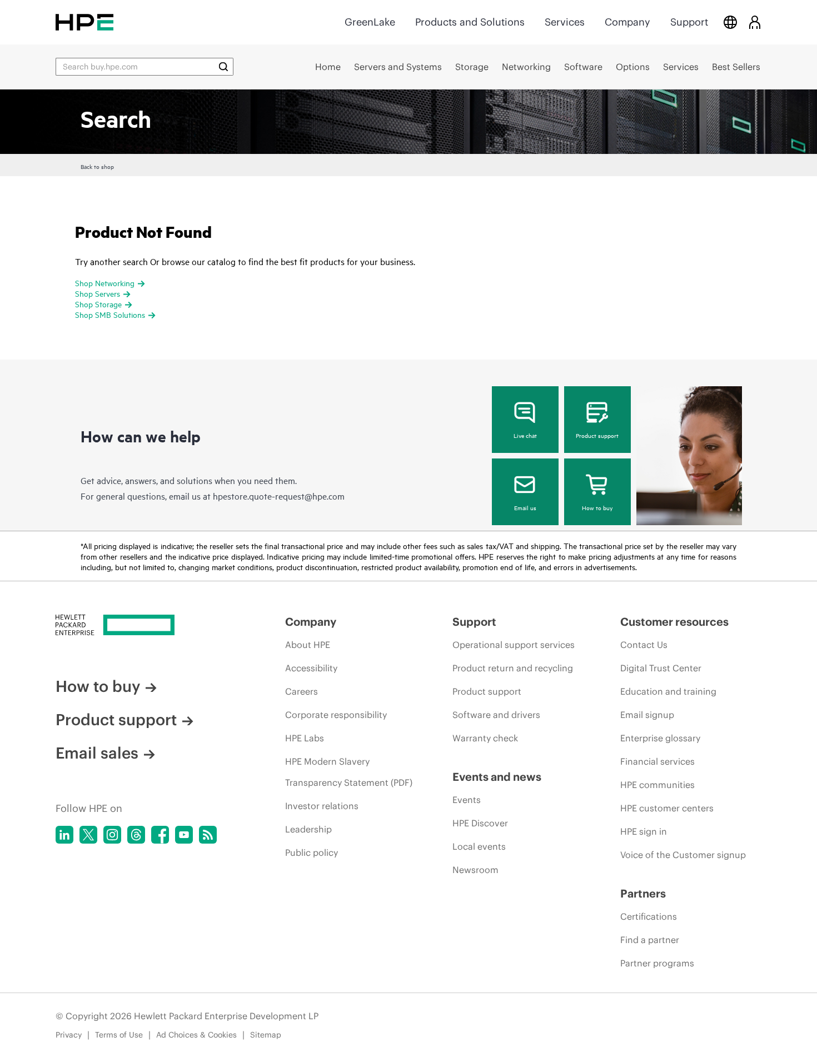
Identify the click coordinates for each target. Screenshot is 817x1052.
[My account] (754, 22)
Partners (643, 893)
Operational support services (513, 644)
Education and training (668, 691)
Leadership (308, 829)
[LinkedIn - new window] (64, 835)
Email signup (647, 714)
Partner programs (657, 963)
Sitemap (265, 1035)
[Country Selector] (730, 22)
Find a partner (649, 939)
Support (689, 22)
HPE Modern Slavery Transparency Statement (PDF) (348, 772)
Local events (479, 846)
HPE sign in (643, 831)
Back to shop (97, 166)
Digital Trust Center (660, 668)
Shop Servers (97, 293)
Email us (525, 507)
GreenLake (370, 22)
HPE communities (657, 784)
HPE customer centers (667, 808)
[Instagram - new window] (112, 835)
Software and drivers (496, 714)
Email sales (97, 753)
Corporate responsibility (336, 714)
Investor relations (321, 805)
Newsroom (475, 869)
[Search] (223, 67)
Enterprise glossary (660, 738)
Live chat (525, 435)
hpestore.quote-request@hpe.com (279, 496)
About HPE (307, 644)
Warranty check (485, 738)
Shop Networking (104, 282)
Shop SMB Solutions (110, 314)
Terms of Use (119, 1035)
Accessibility (311, 668)
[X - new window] (88, 835)
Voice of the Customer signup (683, 854)
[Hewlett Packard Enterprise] (84, 22)
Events (466, 799)
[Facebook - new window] (160, 835)
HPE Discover (480, 823)
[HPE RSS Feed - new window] (208, 835)
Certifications (648, 916)
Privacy (69, 1035)
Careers (301, 691)
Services (565, 22)
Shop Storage (98, 303)
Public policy (311, 852)
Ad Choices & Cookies (196, 1035)
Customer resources (674, 622)
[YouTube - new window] (184, 835)
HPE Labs (304, 738)
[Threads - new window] (136, 835)
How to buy (597, 507)
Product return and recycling (512, 668)
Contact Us (643, 644)
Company (627, 22)
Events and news (496, 777)
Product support (597, 435)
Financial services (657, 761)
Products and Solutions (470, 22)
